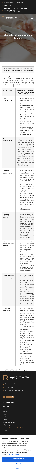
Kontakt (5, 419)
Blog (4, 414)
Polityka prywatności (13, 454)
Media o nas (6, 417)
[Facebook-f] (7, 397)
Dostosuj (18, 463)
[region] (18, 453)
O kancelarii (6, 406)
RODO (5, 430)
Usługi (5, 409)
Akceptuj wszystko (18, 458)
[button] (32, 18)
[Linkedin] (4, 397)
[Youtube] (12, 397)
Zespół (5, 411)
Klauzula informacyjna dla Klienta (13, 427)
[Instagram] (9, 397)
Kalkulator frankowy (9, 422)
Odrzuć (18, 468)
